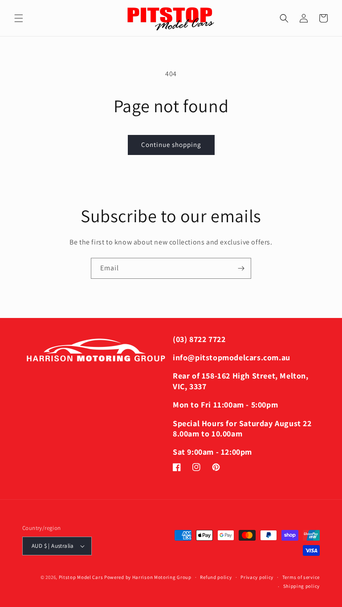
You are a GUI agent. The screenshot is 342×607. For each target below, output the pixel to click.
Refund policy (216, 577)
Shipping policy (301, 586)
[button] (18, 18)
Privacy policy (256, 577)
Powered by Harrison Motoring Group (147, 577)
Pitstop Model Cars (81, 577)
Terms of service (301, 577)
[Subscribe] (241, 268)
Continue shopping (171, 144)
